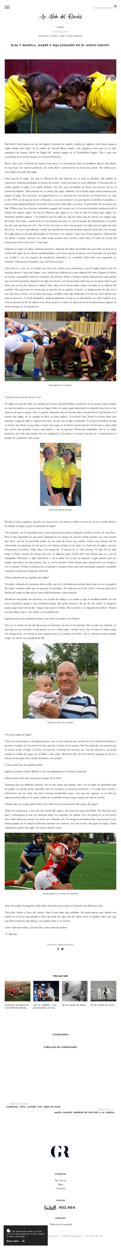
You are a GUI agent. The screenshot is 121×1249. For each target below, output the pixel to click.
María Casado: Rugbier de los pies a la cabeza (84, 1112)
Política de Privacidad (61, 1224)
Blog (60, 1184)
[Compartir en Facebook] (58, 949)
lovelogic (76, 1236)
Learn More (13, 1241)
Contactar (60, 1188)
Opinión (54, 36)
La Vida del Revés (60, 17)
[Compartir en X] (62, 949)
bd (101, 1236)
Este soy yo (60, 1180)
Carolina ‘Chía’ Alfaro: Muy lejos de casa (34, 1106)
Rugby (62, 36)
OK (23, 1241)
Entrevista (44, 36)
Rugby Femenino (74, 36)
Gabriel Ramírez (66, 944)
